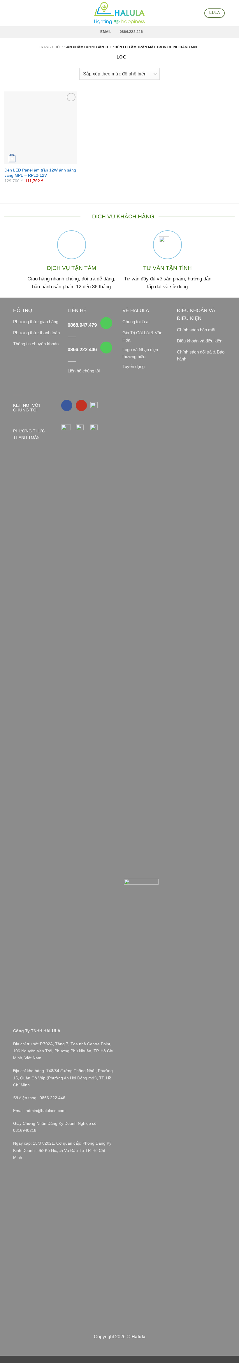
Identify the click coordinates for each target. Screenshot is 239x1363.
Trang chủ (49, 47)
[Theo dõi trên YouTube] (81, 405)
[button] (7, 13)
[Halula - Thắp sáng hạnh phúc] (119, 13)
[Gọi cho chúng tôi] (106, 323)
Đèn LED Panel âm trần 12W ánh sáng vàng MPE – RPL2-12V (40, 173)
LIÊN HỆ (77, 310)
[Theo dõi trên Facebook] (67, 405)
